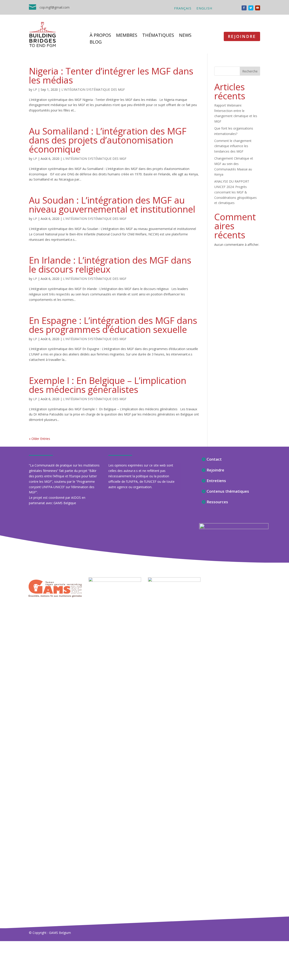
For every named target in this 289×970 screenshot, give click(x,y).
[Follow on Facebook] (244, 7)
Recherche (250, 71)
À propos (100, 36)
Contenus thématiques (228, 491)
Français (182, 8)
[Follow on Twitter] (250, 7)
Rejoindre (242, 36)
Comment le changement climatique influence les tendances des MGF (233, 146)
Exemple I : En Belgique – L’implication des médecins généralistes (107, 385)
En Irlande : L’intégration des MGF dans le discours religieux (110, 264)
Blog (96, 42)
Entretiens (216, 480)
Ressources (217, 501)
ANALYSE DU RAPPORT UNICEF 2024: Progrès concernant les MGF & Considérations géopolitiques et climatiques (235, 192)
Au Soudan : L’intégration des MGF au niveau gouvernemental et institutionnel (112, 204)
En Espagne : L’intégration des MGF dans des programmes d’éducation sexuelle (113, 325)
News (185, 36)
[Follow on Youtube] (257, 7)
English (204, 8)
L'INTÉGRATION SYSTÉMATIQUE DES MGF (93, 89)
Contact (214, 459)
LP (35, 89)
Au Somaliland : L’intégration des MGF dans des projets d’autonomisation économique (107, 140)
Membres (126, 36)
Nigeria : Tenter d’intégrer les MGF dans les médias (111, 75)
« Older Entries (39, 438)
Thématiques (158, 36)
